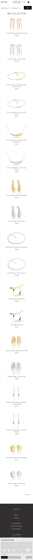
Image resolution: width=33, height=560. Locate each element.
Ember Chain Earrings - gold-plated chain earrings (16, 403)
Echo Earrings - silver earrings (16, 221)
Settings (29, 557)
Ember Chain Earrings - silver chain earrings (16, 431)
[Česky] (22, 2)
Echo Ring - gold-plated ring (16, 299)
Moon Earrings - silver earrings (16, 483)
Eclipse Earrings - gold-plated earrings (16, 350)
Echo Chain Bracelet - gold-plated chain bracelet (16, 85)
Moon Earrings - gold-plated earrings (16, 457)
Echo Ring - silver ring (17, 325)
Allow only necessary (14, 557)
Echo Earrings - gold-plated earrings (16, 195)
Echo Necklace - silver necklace (16, 273)
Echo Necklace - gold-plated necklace (16, 247)
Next (28, 494)
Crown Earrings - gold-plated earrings (16, 33)
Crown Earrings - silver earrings (16, 59)
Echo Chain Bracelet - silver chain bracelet (16, 113)
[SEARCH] (28, 8)
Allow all (4, 557)
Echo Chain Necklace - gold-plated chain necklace (16, 141)
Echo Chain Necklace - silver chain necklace (16, 168)
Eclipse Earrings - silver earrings (16, 376)
